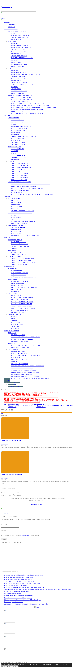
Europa (14, 318)
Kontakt (48, 405)
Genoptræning (17, 231)
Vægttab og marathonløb (22, 297)
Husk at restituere (19, 192)
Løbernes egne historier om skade (26, 235)
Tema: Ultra (16, 171)
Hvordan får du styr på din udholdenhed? (16, 591)
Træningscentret (19, 157)
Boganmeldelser (18, 289)
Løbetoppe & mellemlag (21, 47)
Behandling (16, 229)
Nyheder (8, 22)
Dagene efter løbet (19, 353)
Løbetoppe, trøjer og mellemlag (25, 74)
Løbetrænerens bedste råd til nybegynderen (30, 184)
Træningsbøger (18, 144)
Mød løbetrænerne (19, 273)
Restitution (16, 140)
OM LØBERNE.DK (38, 404)
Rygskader (15, 209)
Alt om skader (14, 198)
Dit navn (4, 525)
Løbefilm (15, 291)
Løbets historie (18, 285)
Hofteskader (16, 207)
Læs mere (14, 666)
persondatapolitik (25, 535)
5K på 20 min (16, 295)
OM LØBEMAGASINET (12, 404)
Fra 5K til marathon (19, 300)
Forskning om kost (19, 244)
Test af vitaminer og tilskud (23, 262)
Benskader (15, 204)
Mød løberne (16, 271)
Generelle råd (17, 120)
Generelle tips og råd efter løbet (26, 355)
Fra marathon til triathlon (23, 308)
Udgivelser (21, 405)
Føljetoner (13, 293)
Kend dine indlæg (18, 111)
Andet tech (16, 62)
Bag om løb (12, 279)
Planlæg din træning (20, 190)
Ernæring (8, 237)
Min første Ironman (19, 310)
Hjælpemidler (17, 233)
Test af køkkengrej (19, 264)
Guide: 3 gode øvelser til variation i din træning (32, 194)
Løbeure (14, 60)
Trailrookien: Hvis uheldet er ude (11, 440)
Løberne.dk (4, 442)
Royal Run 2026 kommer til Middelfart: (20, 398)
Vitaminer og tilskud (20, 246)
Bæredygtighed (18, 39)
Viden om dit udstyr (19, 37)
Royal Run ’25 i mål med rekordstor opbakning (18, 598)
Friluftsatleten (4, 444)
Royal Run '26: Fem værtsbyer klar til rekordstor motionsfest (31, 397)
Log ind (13, 384)
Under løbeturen (18, 155)
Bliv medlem (15, 382)
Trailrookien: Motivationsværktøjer (11, 474)
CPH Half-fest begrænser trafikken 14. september (25, 393)
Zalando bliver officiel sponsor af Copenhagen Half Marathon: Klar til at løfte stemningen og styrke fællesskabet (36, 401)
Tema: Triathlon (18, 169)
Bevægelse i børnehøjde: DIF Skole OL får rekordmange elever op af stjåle (26, 604)
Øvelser (14, 151)
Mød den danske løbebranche (23, 277)
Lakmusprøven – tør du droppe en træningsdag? (18, 596)
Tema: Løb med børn (19, 175)
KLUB (8, 380)
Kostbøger (12, 250)
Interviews (12, 268)
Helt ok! (3, 666)
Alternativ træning (19, 223)
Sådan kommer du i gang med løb (25, 372)
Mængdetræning (18, 130)
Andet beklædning (19, 56)
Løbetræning (13, 118)
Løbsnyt (11, 25)
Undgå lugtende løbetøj (22, 99)
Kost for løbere (18, 242)
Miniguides (12, 362)
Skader (7, 196)
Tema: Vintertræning (20, 163)
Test (10, 68)
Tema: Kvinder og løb (20, 173)
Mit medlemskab (16, 386)
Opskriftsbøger (18, 252)
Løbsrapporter (14, 314)
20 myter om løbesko (20, 101)
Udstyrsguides (14, 41)
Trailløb (15, 326)
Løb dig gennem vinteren (22, 368)
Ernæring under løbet (21, 347)
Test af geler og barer (21, 260)
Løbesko (14, 43)
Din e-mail (4, 530)
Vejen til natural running (22, 306)
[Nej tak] (18, 666)
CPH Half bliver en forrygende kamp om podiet (23, 394)
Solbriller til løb (19, 64)
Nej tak (9, 666)
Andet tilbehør (17, 66)
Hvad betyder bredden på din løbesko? (27, 109)
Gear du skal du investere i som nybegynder (30, 378)
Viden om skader (18, 227)
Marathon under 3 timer (21, 304)
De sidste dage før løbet (22, 339)
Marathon (15, 322)
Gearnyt (15, 33)
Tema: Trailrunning (19, 165)
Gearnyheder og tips (17, 31)
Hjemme (14, 153)
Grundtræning (17, 149)
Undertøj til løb (18, 51)
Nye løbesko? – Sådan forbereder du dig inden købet (34, 107)
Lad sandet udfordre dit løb (12, 593)
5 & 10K (14, 124)
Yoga (13, 219)
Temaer (11, 161)
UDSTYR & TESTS (10, 29)
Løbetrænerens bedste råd (19, 182)
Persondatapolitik (60, 405)
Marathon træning (19, 128)
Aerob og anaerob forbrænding (25, 186)
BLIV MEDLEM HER (36, 504)
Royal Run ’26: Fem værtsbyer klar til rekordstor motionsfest (22, 583)
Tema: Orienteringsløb (21, 167)
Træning (8, 116)
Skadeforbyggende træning (20, 213)
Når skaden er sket (16, 225)
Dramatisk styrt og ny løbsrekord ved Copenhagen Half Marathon (32, 392)
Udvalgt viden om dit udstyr (20, 95)
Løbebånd (15, 134)
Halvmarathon (17, 324)
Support (29, 405)
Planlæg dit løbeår (19, 364)
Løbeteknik (16, 132)
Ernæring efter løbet (20, 359)
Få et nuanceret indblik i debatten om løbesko (31, 113)
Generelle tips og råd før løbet (25, 337)
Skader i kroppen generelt (22, 211)
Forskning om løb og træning (24, 287)
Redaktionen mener (19, 281)
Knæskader (16, 202)
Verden (14, 320)
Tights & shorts (18, 49)
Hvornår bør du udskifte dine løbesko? (28, 103)
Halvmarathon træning (21, 126)
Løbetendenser (17, 283)
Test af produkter (16, 256)
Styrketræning (14, 147)
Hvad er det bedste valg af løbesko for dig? (30, 105)
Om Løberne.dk (40, 406)
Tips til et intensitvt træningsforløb (27, 366)
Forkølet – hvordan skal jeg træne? (27, 188)
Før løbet (12, 333)
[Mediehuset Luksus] (36, 607)
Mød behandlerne (18, 275)
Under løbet (13, 343)
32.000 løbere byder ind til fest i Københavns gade (25, 395)
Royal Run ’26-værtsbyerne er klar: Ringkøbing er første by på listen (33, 399)
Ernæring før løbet (20, 341)
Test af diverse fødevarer (22, 258)
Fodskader (15, 200)
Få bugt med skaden (19, 312)
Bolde (13, 215)
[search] (18, 492)
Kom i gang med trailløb (21, 374)
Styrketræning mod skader (23, 221)
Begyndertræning (19, 122)
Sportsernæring (15, 240)
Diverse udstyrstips (20, 35)
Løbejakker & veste (19, 45)
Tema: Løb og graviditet (21, 178)
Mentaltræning (17, 138)
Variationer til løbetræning (23, 136)
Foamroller (16, 217)
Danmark (15, 316)
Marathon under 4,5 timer (22, 302)
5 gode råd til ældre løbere (23, 370)
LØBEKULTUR (9, 266)
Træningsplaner (18, 142)
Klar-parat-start (11, 331)
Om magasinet (12, 406)
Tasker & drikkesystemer (22, 58)
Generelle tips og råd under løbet (26, 345)
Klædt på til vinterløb (21, 97)
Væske (14, 248)
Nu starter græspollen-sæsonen (13, 602)
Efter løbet (13, 349)
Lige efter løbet (18, 351)
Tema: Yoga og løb (19, 180)
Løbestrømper (17, 54)
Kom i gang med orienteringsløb (25, 376)
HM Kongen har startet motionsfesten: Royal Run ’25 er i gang (22, 600)
